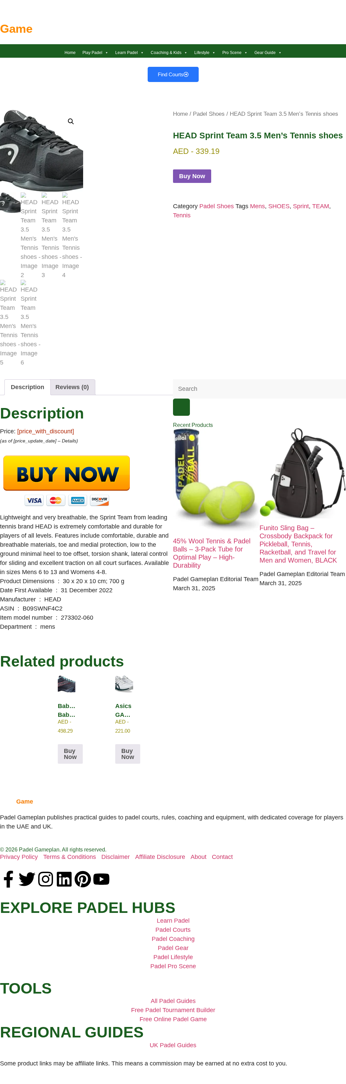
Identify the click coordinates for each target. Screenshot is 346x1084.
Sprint (301, 206)
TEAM (320, 206)
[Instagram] (45, 879)
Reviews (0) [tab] (72, 387)
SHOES (279, 206)
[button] (71, 121)
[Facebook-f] (8, 879)
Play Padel (92, 52)
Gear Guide (265, 52)
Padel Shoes (209, 114)
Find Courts (170, 74)
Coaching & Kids (166, 52)
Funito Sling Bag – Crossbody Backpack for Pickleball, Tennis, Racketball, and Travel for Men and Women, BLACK (298, 544)
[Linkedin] (64, 879)
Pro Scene (232, 52)
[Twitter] (27, 879)
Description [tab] (27, 387)
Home (70, 52)
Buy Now (192, 176)
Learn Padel (126, 52)
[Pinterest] (82, 879)
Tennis (182, 215)
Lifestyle (201, 52)
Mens (257, 206)
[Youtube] (101, 879)
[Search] (181, 407)
